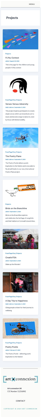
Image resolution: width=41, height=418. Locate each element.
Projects (8, 54)
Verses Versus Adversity (16, 104)
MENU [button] (32, 4)
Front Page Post (10, 100)
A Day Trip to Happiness (16, 301)
